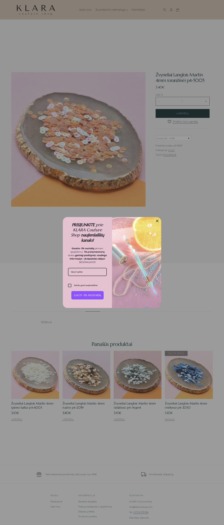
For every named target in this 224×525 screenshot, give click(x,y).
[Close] (157, 221)
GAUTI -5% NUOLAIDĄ (87, 295)
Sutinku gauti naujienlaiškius (86, 285)
